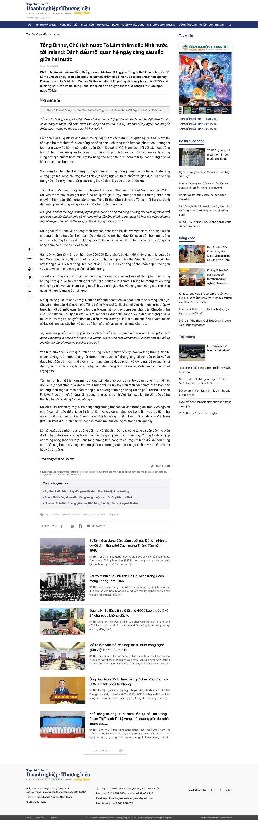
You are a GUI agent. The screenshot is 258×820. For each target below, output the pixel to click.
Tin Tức (56, 34)
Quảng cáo (53, 817)
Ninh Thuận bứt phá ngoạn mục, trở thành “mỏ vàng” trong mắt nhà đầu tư (203, 381)
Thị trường (187, 337)
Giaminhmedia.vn (225, 817)
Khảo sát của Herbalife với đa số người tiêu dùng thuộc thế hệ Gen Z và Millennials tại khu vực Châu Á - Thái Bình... (205, 298)
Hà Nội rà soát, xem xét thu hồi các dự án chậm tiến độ (202, 197)
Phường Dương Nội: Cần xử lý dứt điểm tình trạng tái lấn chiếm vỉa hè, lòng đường (204, 185)
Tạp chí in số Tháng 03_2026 (198, 128)
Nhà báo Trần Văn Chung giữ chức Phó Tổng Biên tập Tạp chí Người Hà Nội (91, 503)
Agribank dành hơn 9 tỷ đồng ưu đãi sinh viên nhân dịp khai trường (87, 491)
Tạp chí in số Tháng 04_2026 (198, 124)
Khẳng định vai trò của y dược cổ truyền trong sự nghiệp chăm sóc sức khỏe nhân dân (218, 277)
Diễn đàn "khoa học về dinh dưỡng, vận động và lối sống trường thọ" (205, 322)
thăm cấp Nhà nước (71, 514)
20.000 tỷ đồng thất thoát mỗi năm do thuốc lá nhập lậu (219, 154)
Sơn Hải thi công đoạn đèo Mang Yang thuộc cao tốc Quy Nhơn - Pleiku (89, 497)
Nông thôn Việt (69, 24)
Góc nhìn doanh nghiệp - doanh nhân (201, 24)
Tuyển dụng (40, 817)
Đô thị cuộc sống (191, 141)
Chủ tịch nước (99, 514)
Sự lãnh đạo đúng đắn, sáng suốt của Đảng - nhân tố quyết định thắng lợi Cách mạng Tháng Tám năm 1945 (128, 545)
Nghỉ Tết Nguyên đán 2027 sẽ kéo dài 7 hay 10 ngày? (204, 174)
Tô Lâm (86, 514)
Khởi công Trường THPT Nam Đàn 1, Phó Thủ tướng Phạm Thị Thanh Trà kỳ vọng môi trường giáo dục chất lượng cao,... (129, 719)
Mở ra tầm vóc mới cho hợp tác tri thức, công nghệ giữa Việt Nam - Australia (126, 647)
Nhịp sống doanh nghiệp (161, 24)
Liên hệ (28, 817)
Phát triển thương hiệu (95, 24)
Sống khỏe (187, 238)
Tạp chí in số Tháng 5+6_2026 (198, 119)
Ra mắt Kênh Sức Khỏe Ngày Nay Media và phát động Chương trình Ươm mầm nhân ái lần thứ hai (219, 254)
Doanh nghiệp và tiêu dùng (128, 24)
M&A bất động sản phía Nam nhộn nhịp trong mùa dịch (205, 404)
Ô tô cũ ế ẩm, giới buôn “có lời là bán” (218, 348)
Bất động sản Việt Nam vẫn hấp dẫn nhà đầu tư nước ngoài (204, 392)
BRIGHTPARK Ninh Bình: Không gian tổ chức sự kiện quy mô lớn (205, 224)
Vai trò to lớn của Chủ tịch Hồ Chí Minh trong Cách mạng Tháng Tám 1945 (126, 578)
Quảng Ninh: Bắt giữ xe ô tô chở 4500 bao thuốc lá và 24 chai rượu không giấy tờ (128, 612)
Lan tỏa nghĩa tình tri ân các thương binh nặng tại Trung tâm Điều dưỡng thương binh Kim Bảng (205, 210)
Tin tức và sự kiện (46, 24)
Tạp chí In (186, 35)
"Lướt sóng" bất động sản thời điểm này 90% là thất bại (205, 370)
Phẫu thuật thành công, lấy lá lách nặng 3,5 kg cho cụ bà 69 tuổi (204, 311)
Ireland (55, 514)
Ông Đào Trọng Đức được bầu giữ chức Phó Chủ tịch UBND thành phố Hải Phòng (128, 681)
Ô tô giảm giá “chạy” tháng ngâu (198, 413)
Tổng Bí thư (114, 514)
